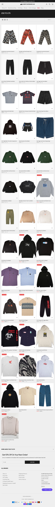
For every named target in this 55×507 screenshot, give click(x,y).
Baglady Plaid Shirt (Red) (5, 290)
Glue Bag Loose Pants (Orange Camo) (25, 51)
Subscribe (32, 462)
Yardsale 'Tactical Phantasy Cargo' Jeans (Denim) (45, 409)
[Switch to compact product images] (7, 19)
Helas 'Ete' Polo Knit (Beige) (23, 320)
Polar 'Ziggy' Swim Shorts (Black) (42, 81)
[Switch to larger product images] (2, 19)
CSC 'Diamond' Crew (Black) (6, 260)
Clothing (20, 8)
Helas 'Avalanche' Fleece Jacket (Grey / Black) (26, 380)
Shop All (4, 8)
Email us (43, 486)
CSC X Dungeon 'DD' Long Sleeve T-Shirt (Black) (9, 350)
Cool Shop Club (6, 479)
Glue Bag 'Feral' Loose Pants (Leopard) (43, 51)
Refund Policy (21, 475)
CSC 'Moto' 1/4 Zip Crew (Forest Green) (43, 170)
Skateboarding (12, 8)
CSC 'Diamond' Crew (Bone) (41, 230)
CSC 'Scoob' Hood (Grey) (41, 380)
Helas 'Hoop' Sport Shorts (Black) (24, 141)
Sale (38, 8)
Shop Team (5, 475)
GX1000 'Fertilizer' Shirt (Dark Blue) (24, 350)
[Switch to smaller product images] (5, 19)
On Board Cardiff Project (8, 481)
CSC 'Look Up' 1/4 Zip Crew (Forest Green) (8, 170)
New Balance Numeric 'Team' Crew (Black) (26, 200)
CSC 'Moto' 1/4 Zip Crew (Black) (6, 200)
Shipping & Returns (23, 473)
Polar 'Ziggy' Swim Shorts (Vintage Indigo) (43, 141)
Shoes (25, 8)
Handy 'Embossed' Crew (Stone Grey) (7, 439)
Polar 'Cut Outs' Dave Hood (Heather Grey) (44, 200)
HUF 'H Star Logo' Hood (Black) (41, 290)
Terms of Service (22, 479)
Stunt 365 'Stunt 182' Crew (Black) (42, 260)
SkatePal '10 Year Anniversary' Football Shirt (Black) (27, 111)
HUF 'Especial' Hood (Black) (5, 409)
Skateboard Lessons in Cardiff (9, 483)
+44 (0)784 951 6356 (45, 483)
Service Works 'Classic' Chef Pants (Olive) (8, 230)
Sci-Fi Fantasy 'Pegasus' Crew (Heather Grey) (8, 380)
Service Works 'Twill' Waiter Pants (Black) (8, 81)
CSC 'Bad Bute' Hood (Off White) (42, 350)
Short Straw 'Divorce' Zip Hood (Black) (7, 320)
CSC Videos (5, 477)
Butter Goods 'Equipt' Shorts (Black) (42, 111)
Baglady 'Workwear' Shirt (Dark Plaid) (7, 111)
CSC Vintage (32, 8)
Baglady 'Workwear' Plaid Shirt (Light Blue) (26, 290)
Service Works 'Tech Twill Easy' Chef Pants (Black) (27, 81)
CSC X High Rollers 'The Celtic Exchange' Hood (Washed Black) (9, 141)
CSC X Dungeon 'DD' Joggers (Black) (42, 320)
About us (5, 473)
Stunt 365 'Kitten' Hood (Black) (24, 260)
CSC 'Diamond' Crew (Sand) (23, 230)
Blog (42, 8)
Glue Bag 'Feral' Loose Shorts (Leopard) (7, 51)
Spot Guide (5, 485)
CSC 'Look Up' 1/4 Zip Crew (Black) (24, 170)
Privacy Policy (22, 477)
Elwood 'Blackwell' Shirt (23, 409)
